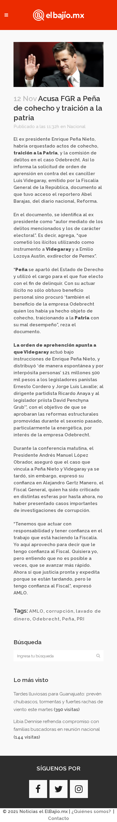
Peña (68, 619)
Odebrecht (46, 619)
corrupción (60, 611)
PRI (81, 619)
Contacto (58, 818)
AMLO (36, 611)
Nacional (76, 126)
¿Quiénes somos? (91, 811)
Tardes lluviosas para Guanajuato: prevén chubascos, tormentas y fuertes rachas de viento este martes (58, 701)
